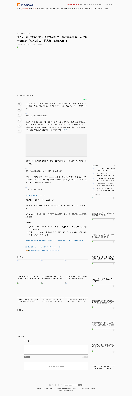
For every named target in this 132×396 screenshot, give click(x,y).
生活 (69, 9)
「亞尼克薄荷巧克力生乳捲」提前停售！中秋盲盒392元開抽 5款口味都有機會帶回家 (28, 277)
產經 (58, 9)
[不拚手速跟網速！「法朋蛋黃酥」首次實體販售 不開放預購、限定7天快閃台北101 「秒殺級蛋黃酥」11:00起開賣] (52, 267)
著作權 (63, 388)
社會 (50, 9)
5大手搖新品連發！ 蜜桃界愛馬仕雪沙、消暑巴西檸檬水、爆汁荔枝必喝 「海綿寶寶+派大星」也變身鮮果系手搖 (76, 300)
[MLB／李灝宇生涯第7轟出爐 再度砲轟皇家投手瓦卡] (103, 270)
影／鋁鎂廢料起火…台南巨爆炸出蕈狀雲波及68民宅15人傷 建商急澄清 (103, 346)
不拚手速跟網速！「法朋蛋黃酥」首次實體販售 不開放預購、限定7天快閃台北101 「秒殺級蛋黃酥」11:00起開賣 (52, 277)
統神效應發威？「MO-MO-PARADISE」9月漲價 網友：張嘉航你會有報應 (105, 174)
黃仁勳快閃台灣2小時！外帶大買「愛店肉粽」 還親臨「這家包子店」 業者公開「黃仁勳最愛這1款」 (105, 179)
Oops (102, 9)
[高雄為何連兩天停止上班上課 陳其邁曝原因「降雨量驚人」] (103, 204)
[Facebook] (19, 104)
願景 (101, 4)
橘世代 (82, 9)
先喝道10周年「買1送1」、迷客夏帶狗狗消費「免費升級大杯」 (28, 300)
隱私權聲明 (68, 388)
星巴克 (28, 247)
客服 (47, 388)
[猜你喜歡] (114, 194)
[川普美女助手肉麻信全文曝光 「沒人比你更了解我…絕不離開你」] (103, 358)
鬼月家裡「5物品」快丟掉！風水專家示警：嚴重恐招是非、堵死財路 (103, 258)
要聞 (30, 9)
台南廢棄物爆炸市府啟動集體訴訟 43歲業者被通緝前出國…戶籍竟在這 (103, 302)
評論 (90, 9)
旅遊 (22, 33)
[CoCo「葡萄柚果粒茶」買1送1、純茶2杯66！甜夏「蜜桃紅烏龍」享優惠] (52, 290)
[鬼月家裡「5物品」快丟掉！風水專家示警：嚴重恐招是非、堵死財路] (103, 248)
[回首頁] (27, 4)
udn (18, 33)
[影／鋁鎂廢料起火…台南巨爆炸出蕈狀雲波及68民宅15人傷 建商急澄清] (103, 336)
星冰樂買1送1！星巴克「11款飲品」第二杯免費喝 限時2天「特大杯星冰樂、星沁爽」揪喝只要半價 (76, 277)
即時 (18, 9)
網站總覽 (93, 388)
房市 (65, 9)
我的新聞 (107, 4)
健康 (77, 9)
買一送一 (34, 247)
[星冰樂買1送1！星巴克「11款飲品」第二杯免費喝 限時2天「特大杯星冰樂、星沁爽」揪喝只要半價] (76, 267)
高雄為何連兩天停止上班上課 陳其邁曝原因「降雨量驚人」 (103, 214)
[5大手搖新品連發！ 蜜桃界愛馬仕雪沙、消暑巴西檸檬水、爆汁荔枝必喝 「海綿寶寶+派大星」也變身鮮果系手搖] (76, 290)
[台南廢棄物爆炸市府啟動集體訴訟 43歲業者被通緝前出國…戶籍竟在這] (103, 292)
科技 (98, 9)
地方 (54, 9)
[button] (111, 4)
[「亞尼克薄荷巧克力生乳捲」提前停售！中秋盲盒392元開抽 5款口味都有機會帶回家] (28, 267)
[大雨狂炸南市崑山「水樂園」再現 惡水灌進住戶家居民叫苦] (103, 226)
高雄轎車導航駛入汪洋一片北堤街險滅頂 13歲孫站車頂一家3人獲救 (103, 324)
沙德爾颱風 (24, 9)
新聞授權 (52, 388)
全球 (46, 9)
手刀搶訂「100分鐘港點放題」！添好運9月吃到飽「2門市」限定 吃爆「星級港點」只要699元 (105, 189)
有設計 (90, 4)
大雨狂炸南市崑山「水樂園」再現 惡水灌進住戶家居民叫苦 (103, 236)
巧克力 (60, 247)
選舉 (34, 9)
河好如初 (84, 4)
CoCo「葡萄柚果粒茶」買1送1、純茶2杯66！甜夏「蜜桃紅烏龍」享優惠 (52, 300)
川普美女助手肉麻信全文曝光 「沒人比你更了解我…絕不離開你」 (103, 368)
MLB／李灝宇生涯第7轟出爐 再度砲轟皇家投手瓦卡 (103, 280)
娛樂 (38, 9)
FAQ (44, 388)
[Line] (19, 109)
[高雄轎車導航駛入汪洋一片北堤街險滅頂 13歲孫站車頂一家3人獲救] (103, 314)
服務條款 (59, 388)
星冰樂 (46, 247)
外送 (40, 247)
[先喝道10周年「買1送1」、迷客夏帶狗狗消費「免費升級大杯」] (28, 290)
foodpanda (53, 247)
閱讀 (106, 9)
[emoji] (83, 357)
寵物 (73, 9)
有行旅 (96, 4)
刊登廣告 (39, 388)
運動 (42, 9)
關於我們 (87, 388)
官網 (65, 130)
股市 (61, 9)
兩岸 (94, 9)
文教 (86, 9)
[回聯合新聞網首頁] (18, 4)
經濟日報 (77, 4)
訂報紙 (81, 388)
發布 (86, 357)
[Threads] (19, 114)
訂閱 (80, 385)
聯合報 (70, 4)
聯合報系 (75, 388)
